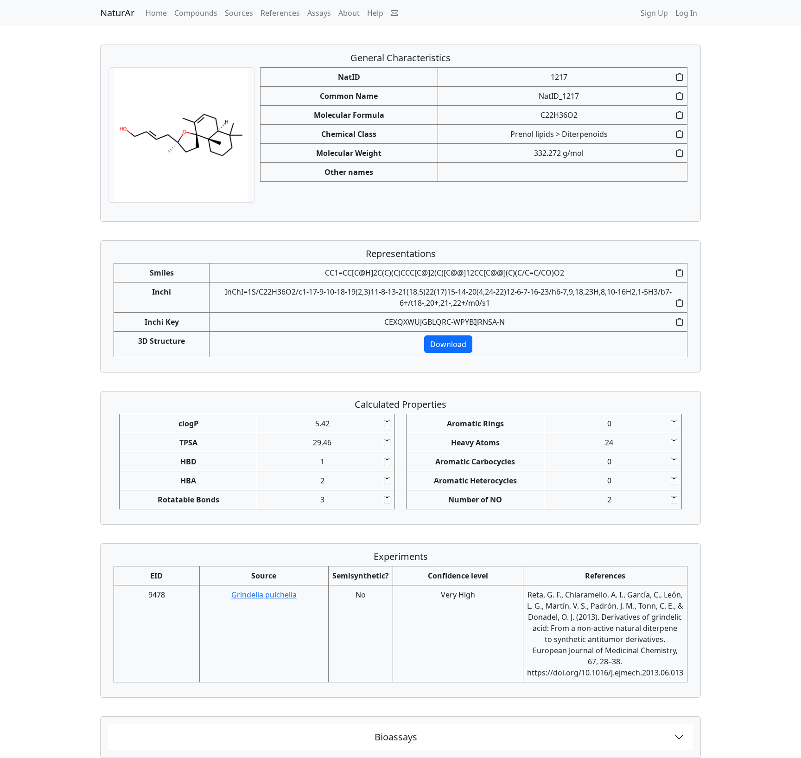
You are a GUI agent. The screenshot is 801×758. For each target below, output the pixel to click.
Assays (319, 13)
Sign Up (654, 13)
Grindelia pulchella (264, 595)
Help (375, 13)
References (280, 13)
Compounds (195, 13)
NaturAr (117, 12)
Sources (239, 13)
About (349, 13)
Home (158, 12)
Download (448, 344)
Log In (686, 13)
